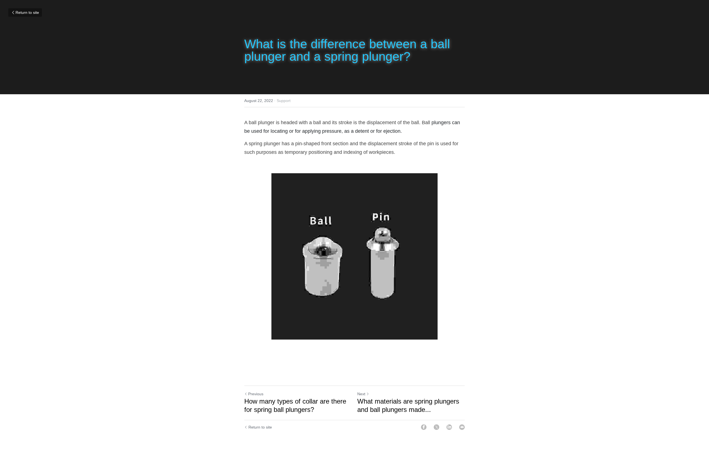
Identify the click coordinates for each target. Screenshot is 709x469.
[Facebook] (424, 427)
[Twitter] (436, 427)
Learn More (53, 446)
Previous (255, 394)
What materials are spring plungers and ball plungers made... (408, 405)
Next (361, 394)
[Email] (462, 427)
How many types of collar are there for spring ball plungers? (295, 405)
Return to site (27, 12)
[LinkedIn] (449, 427)
